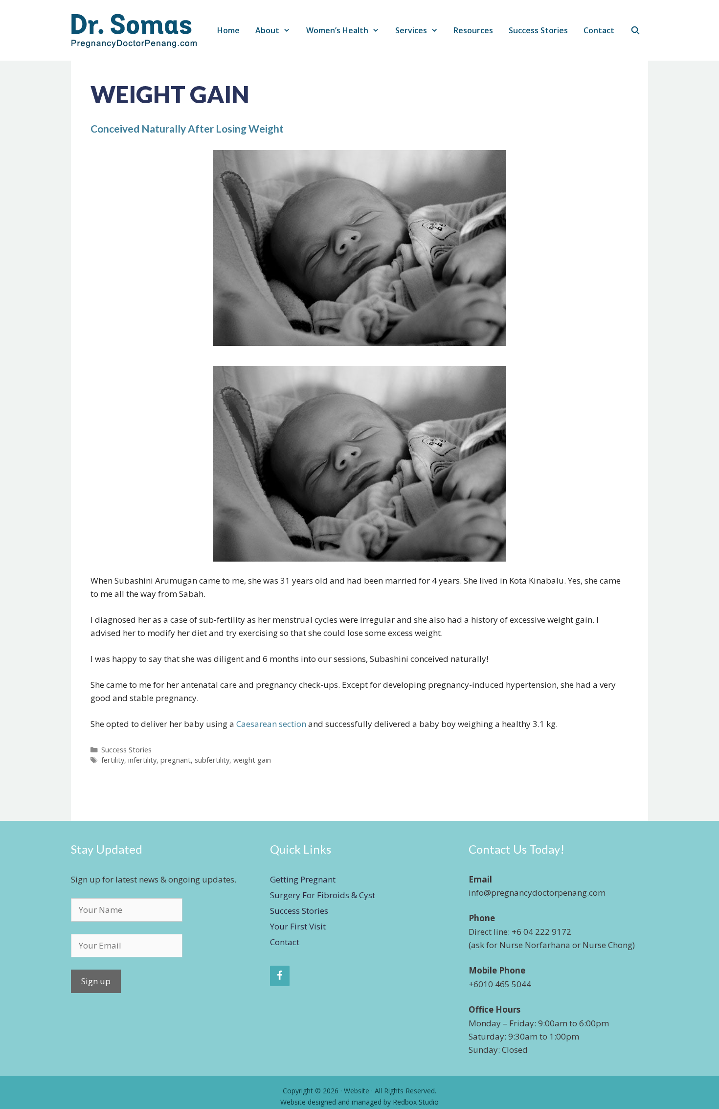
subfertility (212, 760)
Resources (473, 30)
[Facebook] (280, 976)
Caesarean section (271, 723)
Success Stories (538, 30)
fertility (112, 760)
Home (228, 30)
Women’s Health (337, 30)
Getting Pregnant (303, 879)
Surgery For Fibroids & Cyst (322, 895)
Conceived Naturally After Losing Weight (187, 128)
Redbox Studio (416, 1102)
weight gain (252, 760)
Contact (599, 30)
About (267, 30)
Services (411, 30)
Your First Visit (298, 926)
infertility (142, 760)
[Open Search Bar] (635, 31)
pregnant (175, 760)
